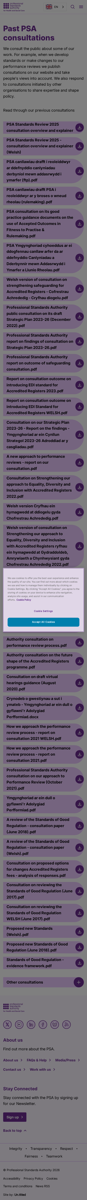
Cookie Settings (43, 611)
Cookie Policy (23, 600)
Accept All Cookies (43, 622)
